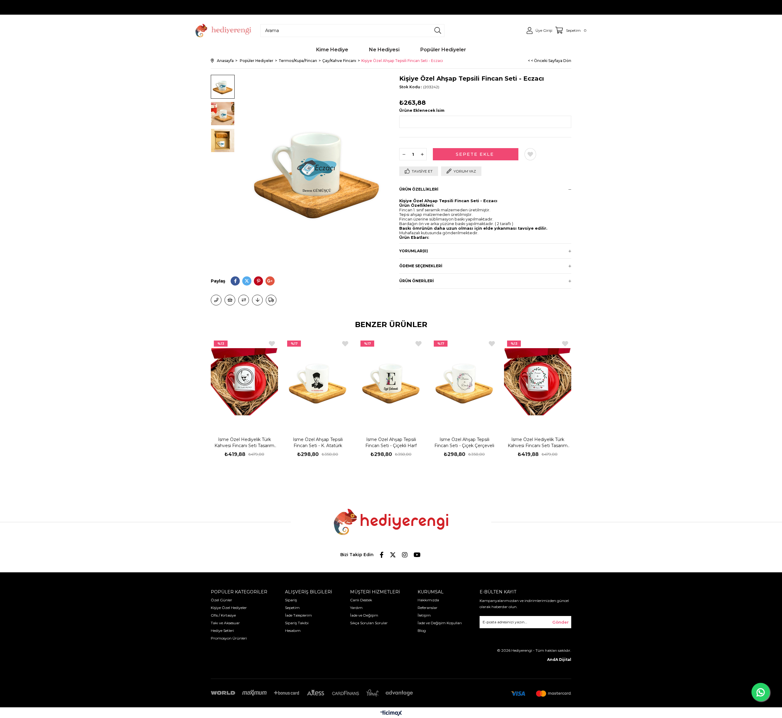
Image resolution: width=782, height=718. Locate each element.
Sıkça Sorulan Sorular (369, 623)
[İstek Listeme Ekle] (230, 300)
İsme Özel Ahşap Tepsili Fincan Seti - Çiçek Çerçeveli (464, 442)
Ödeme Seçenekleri (420, 266)
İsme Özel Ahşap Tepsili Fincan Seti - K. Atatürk (318, 442)
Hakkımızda (428, 600)
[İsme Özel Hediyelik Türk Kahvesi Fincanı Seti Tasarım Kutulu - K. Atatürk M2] (244, 381)
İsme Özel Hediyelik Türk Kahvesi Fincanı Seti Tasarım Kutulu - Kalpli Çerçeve (538, 443)
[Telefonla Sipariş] (216, 300)
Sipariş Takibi (297, 623)
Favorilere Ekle (272, 344)
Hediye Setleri (222, 630)
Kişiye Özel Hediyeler (229, 607)
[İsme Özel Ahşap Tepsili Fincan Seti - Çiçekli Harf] (391, 381)
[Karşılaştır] (243, 300)
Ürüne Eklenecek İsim (421, 110)
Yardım (356, 607)
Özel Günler (221, 600)
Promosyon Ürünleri (229, 638)
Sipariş (291, 600)
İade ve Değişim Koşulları (440, 623)
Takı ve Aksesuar (225, 623)
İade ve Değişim (364, 615)
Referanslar (427, 607)
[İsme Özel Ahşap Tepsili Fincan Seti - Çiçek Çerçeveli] (464, 381)
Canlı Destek (361, 600)
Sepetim (292, 607)
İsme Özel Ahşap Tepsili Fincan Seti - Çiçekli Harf (391, 442)
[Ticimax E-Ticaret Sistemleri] (391, 713)
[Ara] (437, 30)
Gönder (560, 622)
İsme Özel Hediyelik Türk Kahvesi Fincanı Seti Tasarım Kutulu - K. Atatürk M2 (244, 443)
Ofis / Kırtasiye (223, 615)
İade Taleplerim (298, 615)
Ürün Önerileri (416, 281)
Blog (422, 630)
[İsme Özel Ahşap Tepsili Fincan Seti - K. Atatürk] (317, 381)
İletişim (424, 615)
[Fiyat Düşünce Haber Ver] (257, 300)
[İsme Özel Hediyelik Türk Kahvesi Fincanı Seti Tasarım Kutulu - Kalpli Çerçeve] (537, 381)
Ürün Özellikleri (418, 189)
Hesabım (293, 630)
